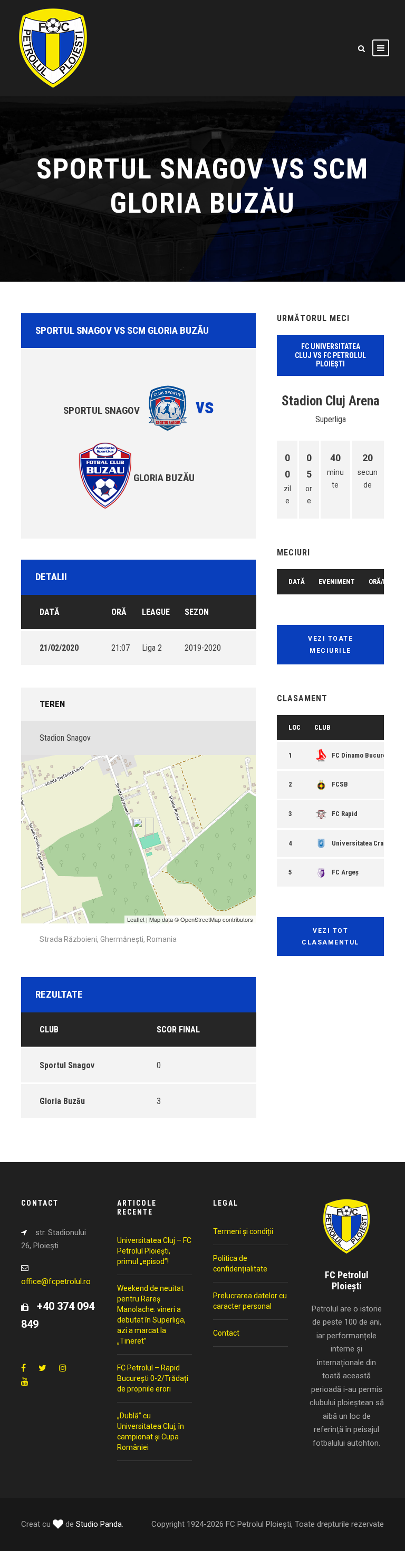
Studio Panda (99, 1524)
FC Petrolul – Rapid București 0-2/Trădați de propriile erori (152, 1378)
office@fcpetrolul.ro (56, 1281)
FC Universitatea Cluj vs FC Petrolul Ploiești (330, 355)
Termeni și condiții (243, 1231)
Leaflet (135, 919)
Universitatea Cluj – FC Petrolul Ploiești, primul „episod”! (154, 1251)
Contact (226, 1333)
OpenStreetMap (200, 919)
